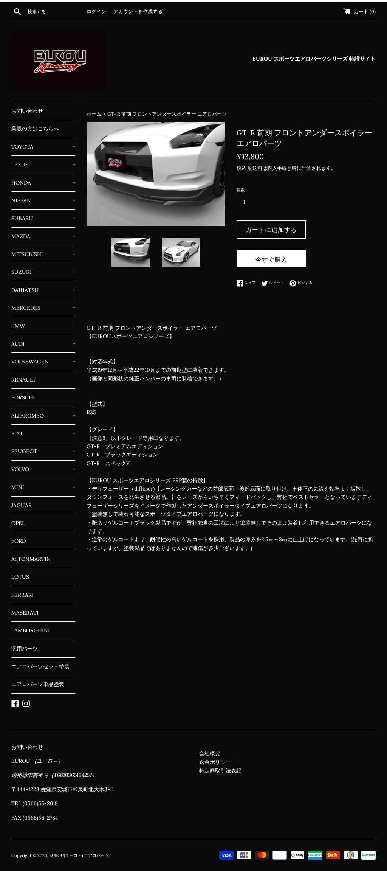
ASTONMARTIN (31, 559)
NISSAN (43, 200)
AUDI (43, 343)
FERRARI (22, 595)
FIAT (43, 433)
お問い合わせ (27, 110)
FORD (18, 540)
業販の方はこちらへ (35, 128)
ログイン (96, 11)
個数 (241, 190)
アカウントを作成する (138, 11)
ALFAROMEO (43, 415)
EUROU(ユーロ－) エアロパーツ (79, 855)
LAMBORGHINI (30, 630)
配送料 (255, 168)
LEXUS (43, 164)
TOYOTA (43, 146)
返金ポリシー (215, 762)
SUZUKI (43, 272)
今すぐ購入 (271, 259)
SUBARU (43, 218)
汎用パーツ (24, 648)
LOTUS (20, 576)
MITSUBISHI (43, 254)
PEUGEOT (43, 451)
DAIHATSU (43, 290)
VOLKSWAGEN (43, 361)
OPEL (18, 523)
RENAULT (23, 379)
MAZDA (43, 236)
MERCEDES (43, 307)
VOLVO (43, 469)
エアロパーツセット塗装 (40, 666)
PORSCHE (23, 397)
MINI (43, 487)
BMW (43, 326)
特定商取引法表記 (220, 770)
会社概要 (209, 753)
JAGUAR (21, 505)
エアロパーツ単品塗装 (37, 684)
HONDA (43, 182)
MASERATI (25, 612)
